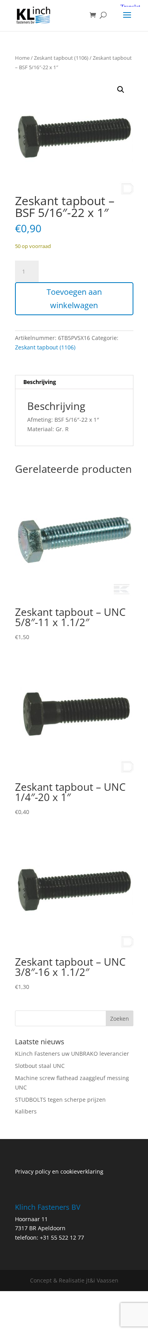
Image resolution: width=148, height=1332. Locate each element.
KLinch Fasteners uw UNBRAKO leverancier (72, 1053)
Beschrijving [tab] (39, 382)
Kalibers (26, 1111)
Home (22, 57)
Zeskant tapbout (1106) (61, 57)
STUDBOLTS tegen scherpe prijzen (60, 1099)
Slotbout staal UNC (40, 1065)
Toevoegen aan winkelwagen (74, 298)
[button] (121, 90)
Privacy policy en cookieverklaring (59, 1171)
